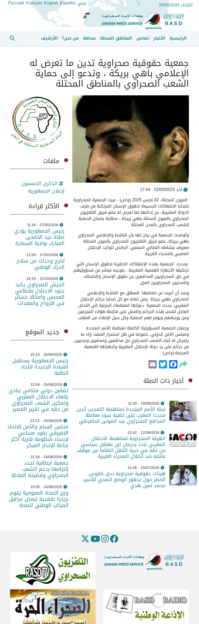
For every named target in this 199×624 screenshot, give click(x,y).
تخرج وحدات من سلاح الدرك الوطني (41, 264)
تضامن (142, 38)
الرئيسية (178, 38)
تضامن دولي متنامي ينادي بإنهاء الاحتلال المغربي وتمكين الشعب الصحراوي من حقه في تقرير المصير (38, 400)
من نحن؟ (70, 38)
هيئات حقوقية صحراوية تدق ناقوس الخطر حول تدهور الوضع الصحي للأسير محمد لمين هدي (124, 479)
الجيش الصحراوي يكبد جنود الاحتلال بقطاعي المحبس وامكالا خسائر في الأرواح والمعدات (40, 294)
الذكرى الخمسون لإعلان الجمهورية (43, 187)
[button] (12, 38)
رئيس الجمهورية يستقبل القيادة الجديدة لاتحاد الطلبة (40, 367)
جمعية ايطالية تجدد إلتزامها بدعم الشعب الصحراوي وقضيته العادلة (39, 469)
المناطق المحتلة (116, 38)
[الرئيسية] (145, 21)
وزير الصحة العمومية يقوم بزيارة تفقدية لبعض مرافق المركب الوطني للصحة (38, 499)
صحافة (89, 38)
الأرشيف (49, 38)
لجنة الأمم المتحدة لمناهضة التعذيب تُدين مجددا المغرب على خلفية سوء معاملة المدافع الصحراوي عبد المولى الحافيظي (121, 415)
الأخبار (159, 38)
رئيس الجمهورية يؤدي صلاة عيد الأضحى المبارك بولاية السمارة (39, 237)
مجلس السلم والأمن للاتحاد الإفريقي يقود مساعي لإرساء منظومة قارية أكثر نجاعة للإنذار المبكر (37, 436)
